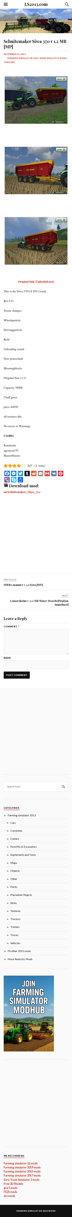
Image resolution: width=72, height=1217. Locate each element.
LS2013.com (36, 4)
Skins (13, 902)
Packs (13, 886)
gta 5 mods (11, 1187)
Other (13, 878)
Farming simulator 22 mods (21, 1163)
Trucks (14, 935)
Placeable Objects (21, 894)
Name (7, 658)
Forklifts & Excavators (23, 846)
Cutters (14, 838)
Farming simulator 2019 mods (22, 1167)
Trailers (9, 62)
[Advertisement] (36, 536)
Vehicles (15, 943)
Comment (11, 627)
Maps (13, 862)
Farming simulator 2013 (23, 58)
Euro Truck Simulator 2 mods (22, 1179)
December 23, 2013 (15, 54)
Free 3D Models (13, 1183)
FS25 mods (10, 1191)
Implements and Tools (23, 854)
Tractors (15, 919)
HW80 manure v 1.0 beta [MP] (23, 585)
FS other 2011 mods (19, 951)
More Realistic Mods (53, 58)
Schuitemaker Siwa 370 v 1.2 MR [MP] (35, 43)
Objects (15, 870)
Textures (15, 910)
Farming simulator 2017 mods (22, 1175)
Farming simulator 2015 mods (22, 1171)
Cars (13, 822)
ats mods (9, 1195)
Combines (16, 830)
